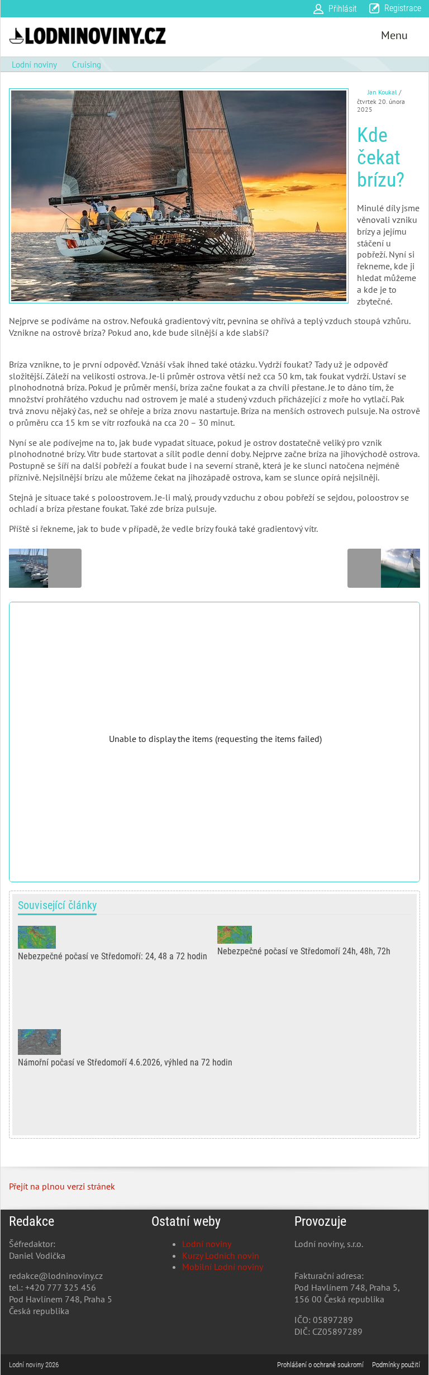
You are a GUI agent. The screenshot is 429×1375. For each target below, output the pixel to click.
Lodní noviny (206, 1243)
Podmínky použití (396, 1364)
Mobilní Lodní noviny (222, 1266)
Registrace (402, 8)
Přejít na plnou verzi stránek (62, 1186)
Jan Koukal (382, 92)
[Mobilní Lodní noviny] (87, 35)
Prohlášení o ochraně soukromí (320, 1364)
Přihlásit (342, 8)
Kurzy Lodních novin (220, 1255)
